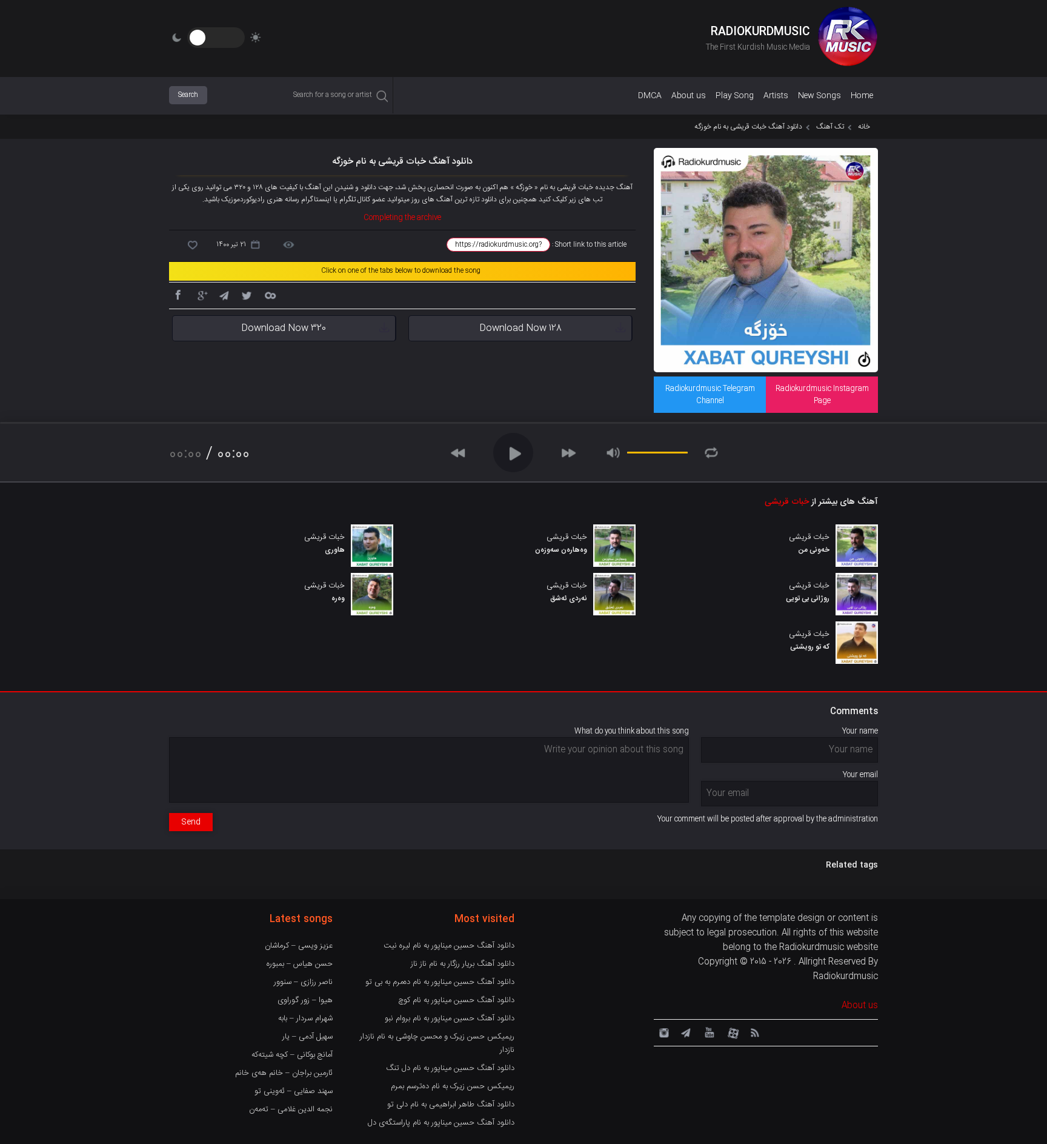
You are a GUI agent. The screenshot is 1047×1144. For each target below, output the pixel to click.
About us (688, 95)
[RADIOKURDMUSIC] (847, 38)
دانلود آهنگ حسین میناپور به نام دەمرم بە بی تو (439, 982)
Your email (860, 775)
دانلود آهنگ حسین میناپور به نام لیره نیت (449, 945)
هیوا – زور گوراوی (305, 1000)
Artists (775, 95)
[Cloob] (269, 294)
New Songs (819, 95)
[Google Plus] (200, 294)
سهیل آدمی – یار (307, 1036)
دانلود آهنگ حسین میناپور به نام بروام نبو (449, 1018)
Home (862, 95)
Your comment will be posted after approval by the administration (767, 819)
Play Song (735, 95)
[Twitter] (246, 294)
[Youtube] (708, 1031)
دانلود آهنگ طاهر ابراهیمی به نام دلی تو (450, 1104)
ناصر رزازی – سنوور (303, 982)
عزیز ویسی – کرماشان (299, 945)
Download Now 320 (283, 328)
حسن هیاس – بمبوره (300, 964)
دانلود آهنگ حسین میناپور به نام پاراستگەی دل (441, 1122)
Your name (860, 731)
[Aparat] (731, 1031)
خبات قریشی (787, 502)
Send (191, 822)
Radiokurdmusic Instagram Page (822, 395)
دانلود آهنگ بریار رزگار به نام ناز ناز (462, 964)
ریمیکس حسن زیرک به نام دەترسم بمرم (452, 1086)
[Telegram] (223, 294)
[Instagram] (662, 1031)
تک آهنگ (830, 127)
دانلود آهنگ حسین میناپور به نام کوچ (456, 1000)
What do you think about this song (631, 731)
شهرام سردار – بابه (305, 1018)
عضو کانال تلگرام (362, 199)
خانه (864, 127)
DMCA (650, 95)
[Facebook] (177, 294)
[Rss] (754, 1031)
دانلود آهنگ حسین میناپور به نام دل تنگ (450, 1068)
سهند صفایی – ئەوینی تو (293, 1091)
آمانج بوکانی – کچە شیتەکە (292, 1055)
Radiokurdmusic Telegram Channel (710, 395)
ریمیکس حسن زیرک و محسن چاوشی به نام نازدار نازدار (437, 1043)
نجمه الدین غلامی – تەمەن (291, 1109)
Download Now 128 (520, 328)
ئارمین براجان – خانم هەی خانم (284, 1073)
